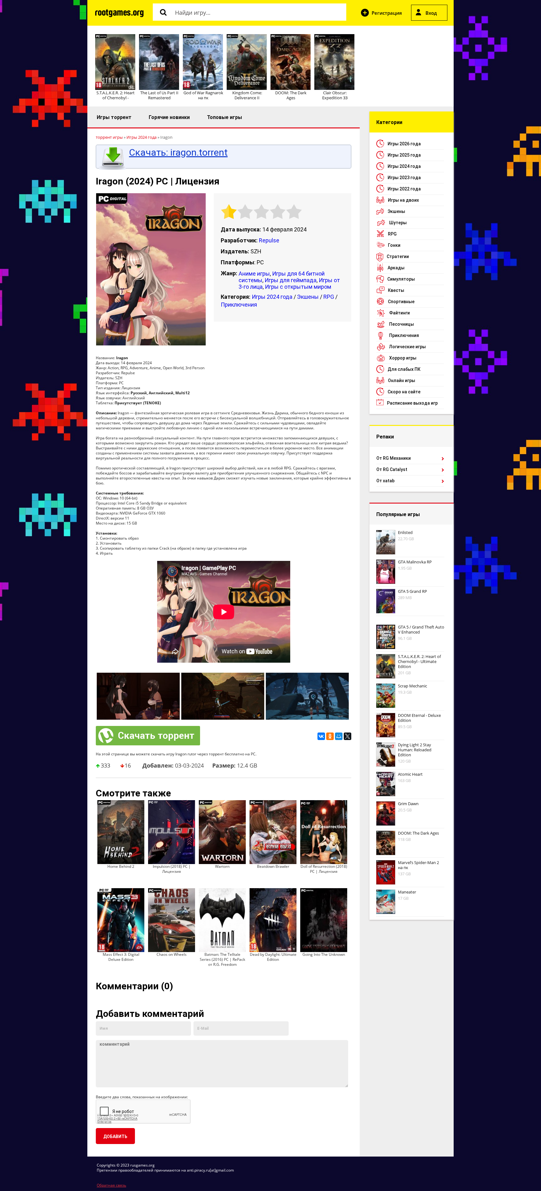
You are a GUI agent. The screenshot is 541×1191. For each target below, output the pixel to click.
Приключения (239, 304)
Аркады (396, 267)
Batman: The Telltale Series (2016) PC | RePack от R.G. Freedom (222, 959)
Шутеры (398, 222)
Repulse (269, 240)
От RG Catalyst (391, 469)
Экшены (308, 296)
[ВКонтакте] (321, 736)
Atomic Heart (410, 774)
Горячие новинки (169, 117)
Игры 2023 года (404, 177)
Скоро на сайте (404, 391)
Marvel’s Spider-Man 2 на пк (418, 865)
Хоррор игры (402, 357)
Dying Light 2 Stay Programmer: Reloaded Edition (414, 750)
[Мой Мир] (339, 736)
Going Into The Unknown (323, 954)
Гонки (394, 245)
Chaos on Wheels (172, 954)
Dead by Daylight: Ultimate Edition (273, 957)
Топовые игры (224, 117)
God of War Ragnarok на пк (203, 95)
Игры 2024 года (272, 296)
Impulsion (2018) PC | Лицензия (172, 869)
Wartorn (222, 866)
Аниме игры (254, 273)
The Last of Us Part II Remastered (159, 95)
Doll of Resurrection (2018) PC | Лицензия (324, 869)
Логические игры (407, 346)
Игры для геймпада (291, 280)
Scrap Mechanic (412, 686)
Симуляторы (401, 279)
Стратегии (398, 256)
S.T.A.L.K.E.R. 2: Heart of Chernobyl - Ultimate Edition (419, 661)
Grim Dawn (408, 803)
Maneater (407, 892)
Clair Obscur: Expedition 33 (335, 95)
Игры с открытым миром (298, 286)
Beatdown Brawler (273, 866)
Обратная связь (111, 1185)
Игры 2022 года (404, 188)
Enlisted (405, 532)
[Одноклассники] (330, 736)
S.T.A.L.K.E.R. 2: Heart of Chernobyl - (115, 95)
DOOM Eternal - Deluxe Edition (419, 717)
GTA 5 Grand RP (412, 591)
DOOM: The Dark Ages (291, 95)
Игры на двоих (403, 200)
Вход (431, 13)
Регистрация (387, 13)
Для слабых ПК (404, 369)
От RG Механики (393, 458)
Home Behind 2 (120, 866)
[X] (347, 736)
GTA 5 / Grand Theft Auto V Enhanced (421, 629)
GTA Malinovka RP (415, 562)
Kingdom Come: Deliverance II (247, 95)
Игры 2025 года (404, 155)
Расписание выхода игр (412, 403)
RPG (328, 296)
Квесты (396, 290)
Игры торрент (114, 117)
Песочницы (401, 324)
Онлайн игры (401, 380)
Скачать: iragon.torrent (178, 152)
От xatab (385, 480)
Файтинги (399, 312)
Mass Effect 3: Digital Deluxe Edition (121, 957)
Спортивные (401, 301)
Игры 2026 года (404, 143)
